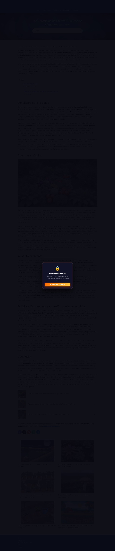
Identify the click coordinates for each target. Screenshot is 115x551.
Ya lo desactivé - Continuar (57, 284)
